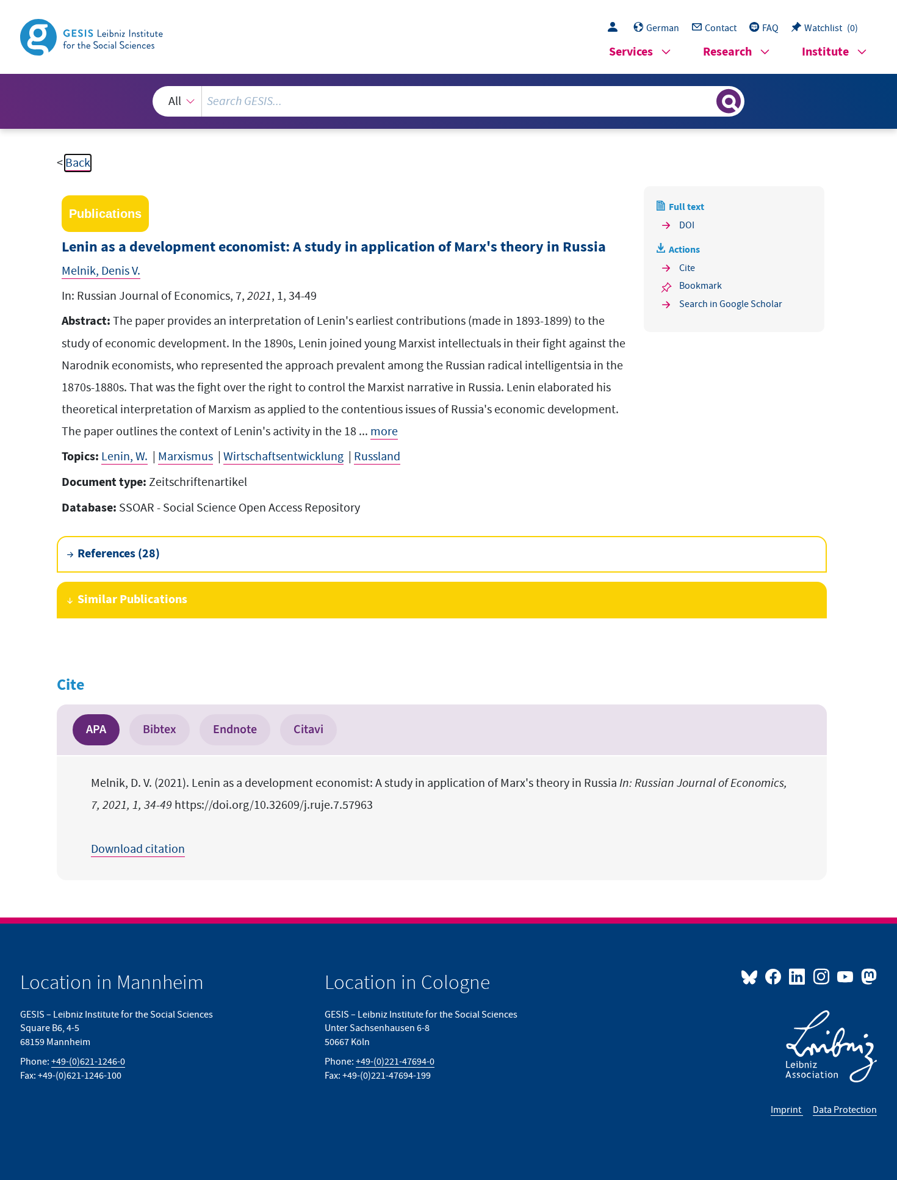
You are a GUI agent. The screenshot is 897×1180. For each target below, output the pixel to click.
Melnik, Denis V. (101, 271)
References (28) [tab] (118, 554)
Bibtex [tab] (159, 729)
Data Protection (845, 1110)
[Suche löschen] (706, 101)
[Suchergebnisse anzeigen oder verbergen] (728, 101)
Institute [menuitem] (825, 52)
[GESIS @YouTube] (846, 976)
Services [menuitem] (631, 52)
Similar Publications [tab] (132, 600)
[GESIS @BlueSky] (751, 976)
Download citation (138, 849)
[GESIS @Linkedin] (798, 976)
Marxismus (185, 457)
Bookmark (700, 286)
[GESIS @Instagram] (822, 976)
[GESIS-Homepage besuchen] (92, 36)
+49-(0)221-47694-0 (395, 1061)
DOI (686, 225)
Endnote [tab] (235, 729)
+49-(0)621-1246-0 (88, 1061)
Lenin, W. (124, 457)
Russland (377, 457)
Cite (687, 268)
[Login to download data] (616, 28)
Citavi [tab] (308, 729)
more (384, 432)
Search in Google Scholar (730, 304)
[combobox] (449, 101)
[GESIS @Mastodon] (867, 976)
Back (77, 163)
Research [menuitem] (727, 52)
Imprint (787, 1110)
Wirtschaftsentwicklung (283, 457)
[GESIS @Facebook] (774, 976)
